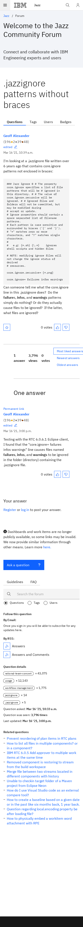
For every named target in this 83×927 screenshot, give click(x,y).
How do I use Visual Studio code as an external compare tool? (43, 792)
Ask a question (18, 565)
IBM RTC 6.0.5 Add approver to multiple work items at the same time (41, 755)
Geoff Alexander (16, 136)
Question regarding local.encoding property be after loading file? (42, 811)
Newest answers (68, 358)
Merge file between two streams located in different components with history (39, 773)
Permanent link (13, 409)
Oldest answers (67, 365)
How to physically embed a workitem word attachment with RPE (39, 820)
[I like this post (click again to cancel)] (57, 327)
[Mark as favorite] (6, 327)
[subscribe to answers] (6, 646)
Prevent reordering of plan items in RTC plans (41, 738)
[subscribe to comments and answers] (6, 654)
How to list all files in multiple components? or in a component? (42, 745)
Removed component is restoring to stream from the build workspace (40, 764)
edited (7, 147)
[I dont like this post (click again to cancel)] (66, 327)
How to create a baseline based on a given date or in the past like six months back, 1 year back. (43, 801)
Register (9, 510)
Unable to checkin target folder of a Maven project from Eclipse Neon (39, 783)
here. (47, 547)
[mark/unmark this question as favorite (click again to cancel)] (6, 327)
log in (25, 510)
